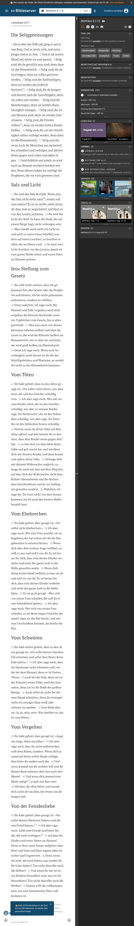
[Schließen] (50, 904)
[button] (131, 2)
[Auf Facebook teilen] (88, 27)
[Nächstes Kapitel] (69, 920)
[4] (28, 780)
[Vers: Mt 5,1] (103, 21)
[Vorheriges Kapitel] (6, 920)
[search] (62, 10)
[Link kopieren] (97, 27)
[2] (21, 124)
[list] (106, 107)
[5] (35, 824)
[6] (42, 834)
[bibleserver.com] (23, 11)
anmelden (97, 41)
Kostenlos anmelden (113, 11)
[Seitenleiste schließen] (76, 473)
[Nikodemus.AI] (6, 913)
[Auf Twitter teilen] (93, 27)
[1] (23, 88)
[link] (106, 232)
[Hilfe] (130, 27)
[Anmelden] (126, 10)
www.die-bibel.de (19, 922)
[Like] (82, 27)
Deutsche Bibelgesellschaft (23, 26)
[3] (44, 198)
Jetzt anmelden (117, 2)
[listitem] (106, 100)
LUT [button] (86, 10)
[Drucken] (102, 27)
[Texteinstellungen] (94, 10)
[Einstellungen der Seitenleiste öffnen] (126, 27)
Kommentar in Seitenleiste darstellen (102, 95)
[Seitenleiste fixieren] (76, 18)
